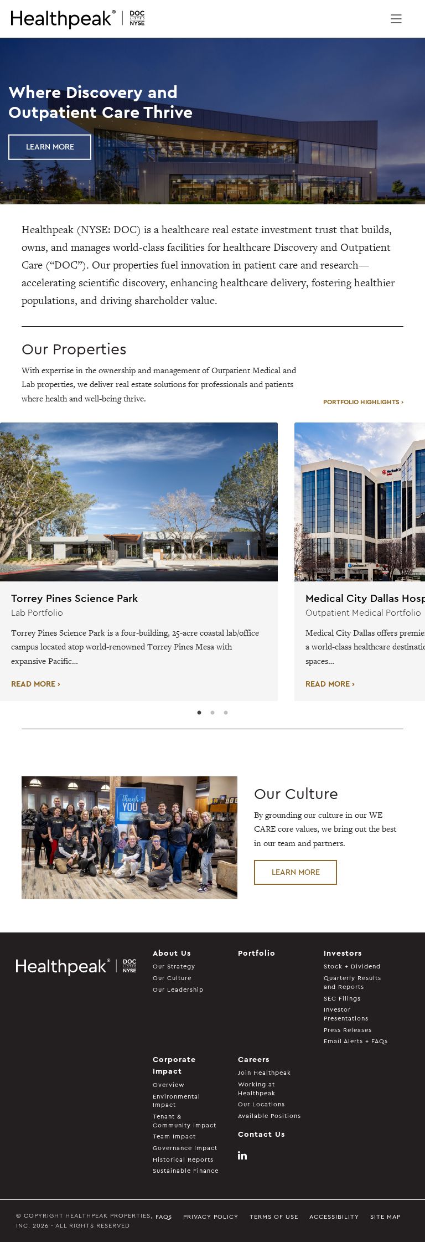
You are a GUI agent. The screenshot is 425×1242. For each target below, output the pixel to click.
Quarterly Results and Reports (352, 982)
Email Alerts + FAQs (356, 1041)
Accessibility (334, 1217)
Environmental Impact (176, 1101)
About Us (172, 953)
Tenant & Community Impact (184, 1121)
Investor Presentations (346, 1014)
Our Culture (172, 978)
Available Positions (269, 1116)
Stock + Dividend (352, 966)
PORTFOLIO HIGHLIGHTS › (363, 402)
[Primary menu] (396, 19)
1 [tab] (199, 713)
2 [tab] (212, 713)
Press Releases (348, 1030)
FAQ (164, 1217)
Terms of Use (274, 1217)
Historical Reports (183, 1160)
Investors (343, 953)
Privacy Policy (211, 1217)
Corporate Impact (174, 1066)
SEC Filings (342, 999)
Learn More (50, 147)
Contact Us (261, 1134)
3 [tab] (225, 713)
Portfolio (257, 953)
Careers (253, 1060)
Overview (169, 1085)
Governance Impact (185, 1148)
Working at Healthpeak (257, 1088)
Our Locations (261, 1104)
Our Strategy (174, 966)
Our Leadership (178, 990)
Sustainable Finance (186, 1171)
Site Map (385, 1217)
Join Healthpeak (264, 1073)
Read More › (35, 684)
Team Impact (174, 1136)
